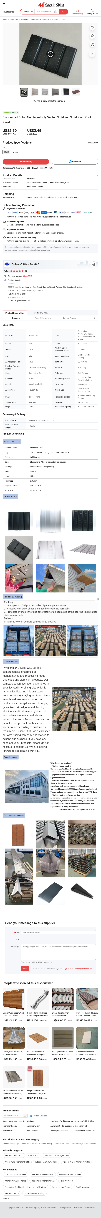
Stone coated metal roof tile (14, 1121)
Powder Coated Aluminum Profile (76, 1162)
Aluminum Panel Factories (15, 1181)
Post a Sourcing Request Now (78, 968)
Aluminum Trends (12, 1193)
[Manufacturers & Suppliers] (50, 4)
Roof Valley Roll (80, 1126)
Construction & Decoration (19, 19)
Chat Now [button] (76, 161)
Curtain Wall (33, 1155)
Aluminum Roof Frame (61, 1187)
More (5, 1198)
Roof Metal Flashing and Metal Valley (62, 1121)
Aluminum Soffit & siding (84, 1121)
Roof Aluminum (66, 1181)
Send (25, 968)
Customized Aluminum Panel (43, 1181)
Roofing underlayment (59, 1130)
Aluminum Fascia (10, 1126)
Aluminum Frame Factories (70, 1174)
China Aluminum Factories (15, 1174)
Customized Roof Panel (14, 1187)
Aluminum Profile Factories (43, 1174)
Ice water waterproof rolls (84, 1130)
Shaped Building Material (40, 19)
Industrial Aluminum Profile (46, 1162)
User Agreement (65, 1208)
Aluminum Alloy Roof (37, 1187)
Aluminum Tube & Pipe (14, 1155)
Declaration (78, 1208)
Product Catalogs (39, 1115)
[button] (90, 317)
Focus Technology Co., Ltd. (33, 1208)
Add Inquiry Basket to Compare (51, 100)
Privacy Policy (90, 1208)
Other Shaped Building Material (56, 1155)
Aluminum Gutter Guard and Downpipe (62, 1126)
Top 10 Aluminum (83, 1187)
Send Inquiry (26, 161)
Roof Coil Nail (32, 1130)
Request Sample (46, 168)
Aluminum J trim (33, 1126)
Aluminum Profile (58, 19)
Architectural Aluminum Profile (17, 1162)
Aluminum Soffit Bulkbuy (34, 1193)
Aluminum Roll (8, 1130)
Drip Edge (30, 1121)
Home (5, 19)
